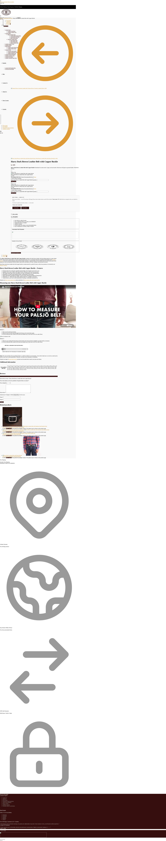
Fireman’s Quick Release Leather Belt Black (12, 434)
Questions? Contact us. (15, 252)
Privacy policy (5, 803)
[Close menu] (0, 0)
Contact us (5, 797)
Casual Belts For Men (7, 18)
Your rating (2, 382)
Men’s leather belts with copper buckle (32, 280)
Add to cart (6, 26)
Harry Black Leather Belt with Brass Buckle (12, 456)
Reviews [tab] (5, 256)
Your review (3, 392)
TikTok (4, 819)
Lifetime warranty (6, 804)
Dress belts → (25, 207)
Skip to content (11, 1)
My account (5, 800)
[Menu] (0, 15)
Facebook (5, 815)
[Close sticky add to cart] (11, 171)
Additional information (8, 22)
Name (1, 397)
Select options (9, 428)
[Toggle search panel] (0, 16)
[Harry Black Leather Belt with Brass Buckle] (30, 446)
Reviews (8, 24)
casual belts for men (13, 359)
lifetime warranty (3, 265)
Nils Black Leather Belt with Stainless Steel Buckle (13, 430)
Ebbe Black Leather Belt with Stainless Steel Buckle (13, 427)
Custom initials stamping (16, 178)
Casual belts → (17, 207)
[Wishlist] (163, 2)
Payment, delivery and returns (9, 805)
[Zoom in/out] (3, 23)
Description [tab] (5, 255)
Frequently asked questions (8, 801)
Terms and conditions (7, 802)
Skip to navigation (3, 1)
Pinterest (4, 818)
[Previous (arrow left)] (3, 24)
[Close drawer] (0, 4)
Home (1, 18)
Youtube (4, 817)
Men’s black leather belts (10, 280)
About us (4, 798)
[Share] (1, 839)
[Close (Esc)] (0, 839)
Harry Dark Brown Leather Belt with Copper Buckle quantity (23, 179)
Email (1, 399)
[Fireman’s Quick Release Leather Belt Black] (30, 433)
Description (8, 20)
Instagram (5, 814)
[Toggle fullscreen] (3, 839)
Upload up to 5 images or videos (6, 394)
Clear (35, 177)
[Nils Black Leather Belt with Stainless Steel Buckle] (30, 429)
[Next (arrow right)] (3, 25)
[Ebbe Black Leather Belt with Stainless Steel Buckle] (30, 417)
